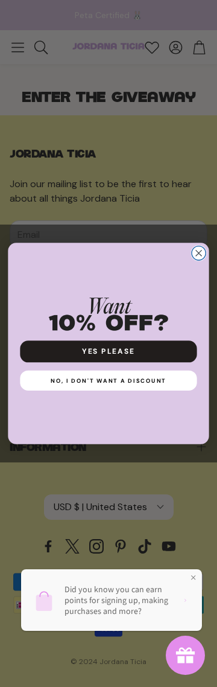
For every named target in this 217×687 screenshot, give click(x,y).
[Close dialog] (199, 253)
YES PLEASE (108, 351)
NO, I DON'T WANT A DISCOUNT (108, 380)
